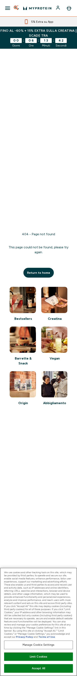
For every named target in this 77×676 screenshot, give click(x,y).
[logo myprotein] (37, 8)
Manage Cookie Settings (38, 644)
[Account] (58, 8)
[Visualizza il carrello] (69, 8)
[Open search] (16, 8)
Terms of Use (46, 636)
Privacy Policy (24, 636)
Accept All (38, 668)
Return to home (38, 272)
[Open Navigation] (7, 8)
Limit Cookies (38, 656)
